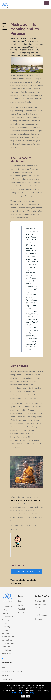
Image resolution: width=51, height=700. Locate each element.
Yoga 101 (21, 609)
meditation (21, 580)
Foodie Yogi (22, 613)
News (20, 601)
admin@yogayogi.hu (42, 615)
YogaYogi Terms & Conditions (12, 672)
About (4, 668)
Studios (21, 605)
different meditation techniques (25, 500)
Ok (23, 696)
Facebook (40, 619)
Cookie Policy (17, 693)
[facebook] (39, 571)
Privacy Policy (7, 675)
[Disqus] (47, 52)
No (28, 696)
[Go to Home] (5, 4)
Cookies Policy (7, 679)
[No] (48, 691)
